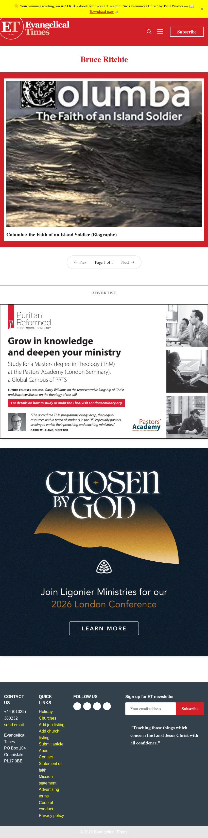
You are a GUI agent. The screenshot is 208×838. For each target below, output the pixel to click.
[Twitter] (87, 706)
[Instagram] (97, 706)
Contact (46, 757)
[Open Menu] (160, 32)
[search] (149, 32)
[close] (202, 9)
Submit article (51, 744)
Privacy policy (51, 815)
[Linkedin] (107, 706)
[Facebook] (77, 706)
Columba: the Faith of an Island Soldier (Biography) (61, 234)
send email (14, 725)
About (44, 750)
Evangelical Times (110, 832)
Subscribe (187, 31)
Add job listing (51, 725)
